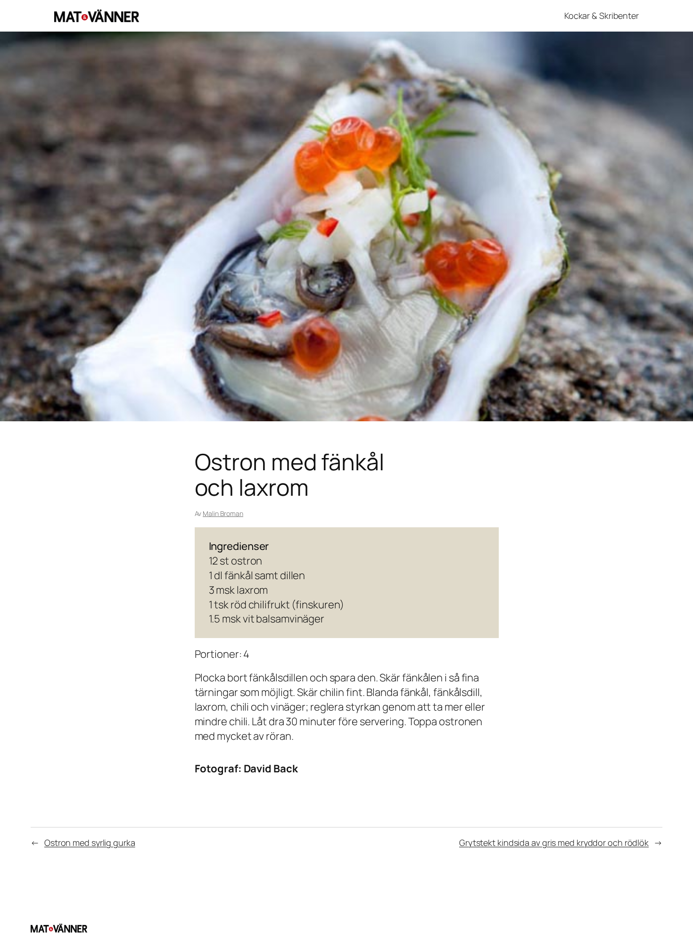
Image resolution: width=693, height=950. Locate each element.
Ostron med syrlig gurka (89, 842)
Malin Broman (223, 513)
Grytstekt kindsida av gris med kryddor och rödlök (554, 842)
